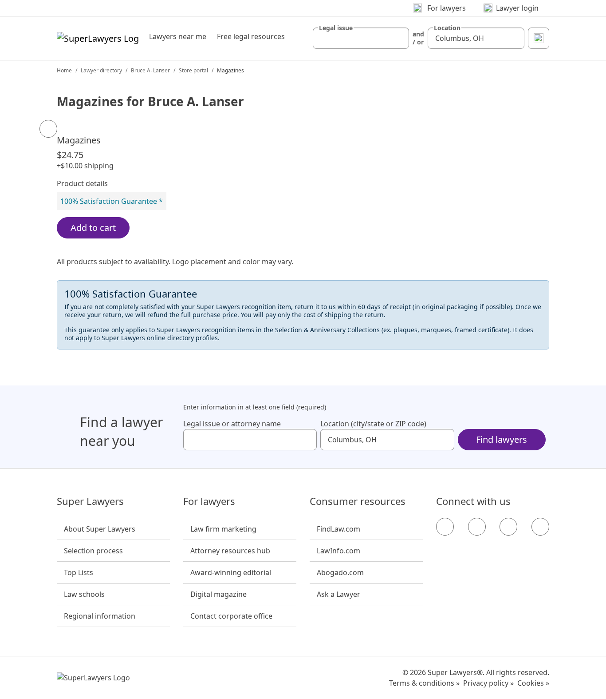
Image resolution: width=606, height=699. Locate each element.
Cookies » (533, 683)
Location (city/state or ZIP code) (373, 424)
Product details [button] (82, 183)
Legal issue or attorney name (232, 424)
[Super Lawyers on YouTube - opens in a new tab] (508, 527)
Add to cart (93, 228)
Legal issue (336, 28)
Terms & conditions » (424, 683)
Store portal (193, 70)
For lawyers (209, 501)
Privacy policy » (488, 683)
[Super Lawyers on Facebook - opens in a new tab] (445, 527)
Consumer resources (357, 501)
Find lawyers (501, 439)
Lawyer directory (101, 70)
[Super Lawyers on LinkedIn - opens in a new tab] (540, 527)
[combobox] (361, 38)
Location (447, 28)
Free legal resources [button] (251, 36)
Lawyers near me (177, 36)
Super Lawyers (90, 501)
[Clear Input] (398, 38)
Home (64, 70)
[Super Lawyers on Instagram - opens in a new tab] (477, 527)
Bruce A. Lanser (150, 70)
